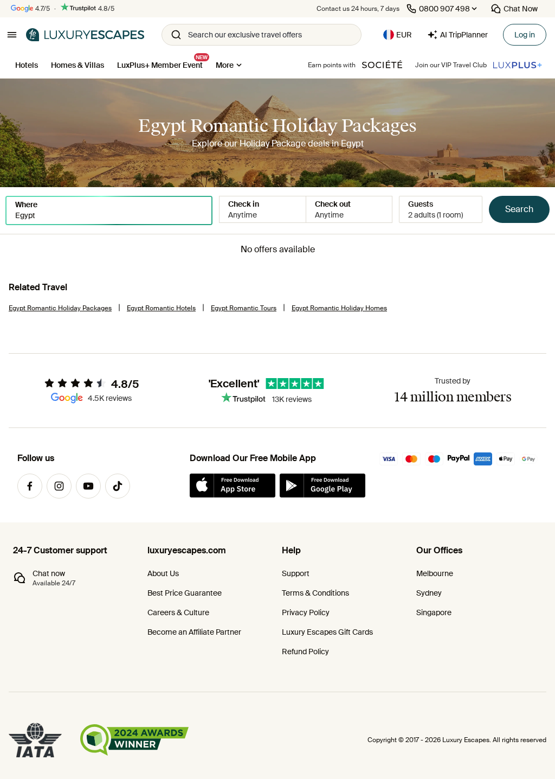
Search (519, 209)
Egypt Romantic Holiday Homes (339, 308)
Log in (524, 35)
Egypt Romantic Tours (243, 308)
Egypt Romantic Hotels (161, 308)
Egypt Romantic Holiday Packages (60, 308)
